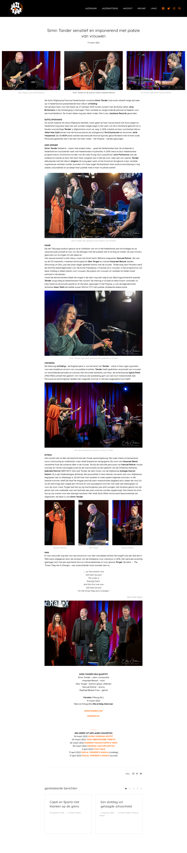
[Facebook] (163, 8)
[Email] (140, 773)
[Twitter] (168, 8)
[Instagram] (174, 8)
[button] (126, 788)
